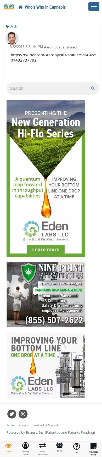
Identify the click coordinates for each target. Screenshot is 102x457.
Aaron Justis (54, 47)
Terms (10, 425)
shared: (72, 47)
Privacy (23, 425)
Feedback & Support (45, 425)
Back (13, 26)
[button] (25, 449)
